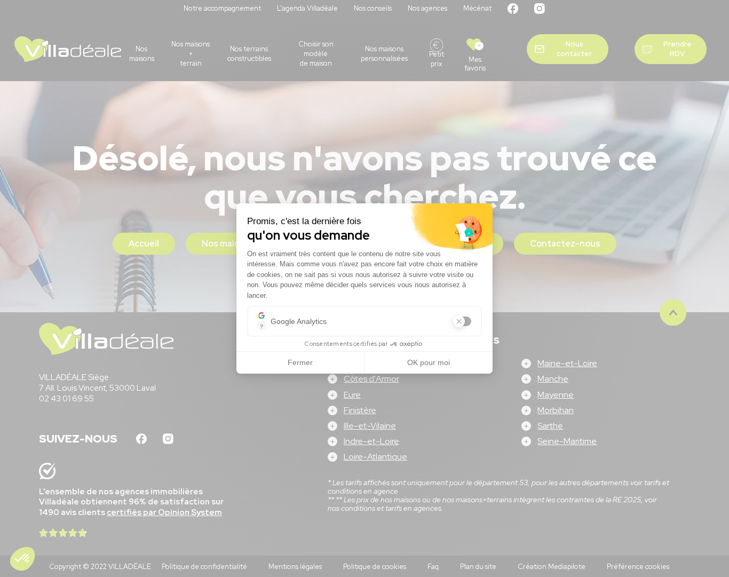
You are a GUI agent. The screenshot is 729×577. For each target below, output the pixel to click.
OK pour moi (428, 362)
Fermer (300, 362)
